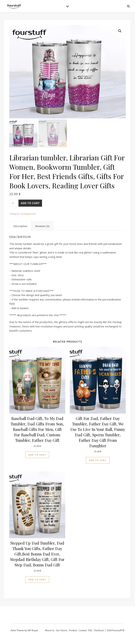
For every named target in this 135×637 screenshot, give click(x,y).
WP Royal (33, 630)
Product (73, 630)
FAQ (90, 630)
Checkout (99, 630)
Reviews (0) (42, 226)
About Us (49, 630)
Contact (83, 630)
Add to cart (30, 203)
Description (20, 226)
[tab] (20, 226)
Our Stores (62, 630)
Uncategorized (28, 213)
